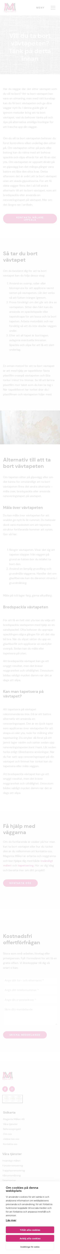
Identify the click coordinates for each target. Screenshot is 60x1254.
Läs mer (11, 1220)
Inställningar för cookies (30, 1247)
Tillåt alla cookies (30, 1229)
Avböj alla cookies (30, 1238)
